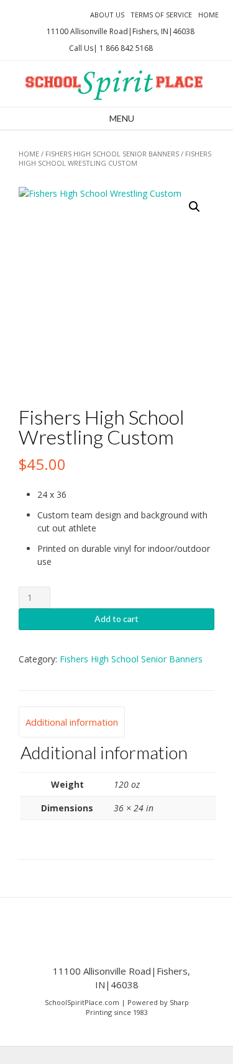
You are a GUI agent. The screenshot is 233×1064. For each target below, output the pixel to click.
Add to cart (116, 618)
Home (208, 14)
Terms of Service (161, 14)
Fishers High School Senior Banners (112, 153)
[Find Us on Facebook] (29, 14)
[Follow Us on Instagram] (59, 14)
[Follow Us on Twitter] (44, 14)
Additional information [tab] (71, 722)
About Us (107, 14)
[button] (194, 207)
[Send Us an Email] (14, 14)
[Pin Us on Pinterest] (74, 14)
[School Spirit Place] (116, 83)
